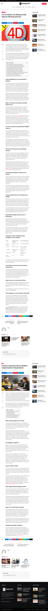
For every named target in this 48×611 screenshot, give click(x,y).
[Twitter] (3, 49)
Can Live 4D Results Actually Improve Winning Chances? (15, 66)
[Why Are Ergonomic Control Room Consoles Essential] (34, 40)
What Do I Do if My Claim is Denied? (12, 416)
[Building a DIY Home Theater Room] (34, 20)
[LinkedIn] (3, 52)
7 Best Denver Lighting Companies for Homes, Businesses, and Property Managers (42, 15)
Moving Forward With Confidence (12, 417)
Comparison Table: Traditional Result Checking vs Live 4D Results (17, 72)
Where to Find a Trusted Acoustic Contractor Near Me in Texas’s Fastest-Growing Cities (42, 30)
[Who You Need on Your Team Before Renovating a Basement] (34, 25)
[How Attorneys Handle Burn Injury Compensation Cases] (6, 561)
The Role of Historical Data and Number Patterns (14, 67)
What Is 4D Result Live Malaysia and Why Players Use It (15, 65)
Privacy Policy (37, 609)
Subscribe (44, 3)
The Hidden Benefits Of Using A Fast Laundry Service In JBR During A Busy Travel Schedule (42, 35)
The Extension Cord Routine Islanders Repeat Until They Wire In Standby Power (42, 602)
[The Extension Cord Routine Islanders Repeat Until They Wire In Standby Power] (35, 601)
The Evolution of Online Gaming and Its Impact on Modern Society (25, 343)
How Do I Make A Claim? (10, 413)
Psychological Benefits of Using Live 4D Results (14, 68)
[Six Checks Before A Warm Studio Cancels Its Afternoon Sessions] (35, 589)
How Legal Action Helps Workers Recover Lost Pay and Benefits (25, 566)
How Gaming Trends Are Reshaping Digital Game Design (15, 338)
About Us (29, 609)
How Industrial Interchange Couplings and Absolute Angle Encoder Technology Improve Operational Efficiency (42, 50)
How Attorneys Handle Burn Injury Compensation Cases (6, 566)
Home (7, 9)
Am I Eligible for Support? (11, 412)
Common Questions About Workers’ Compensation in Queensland (9, 322)
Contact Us (32, 609)
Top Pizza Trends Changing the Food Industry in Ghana (41, 45)
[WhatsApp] (3, 57)
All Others (3, 12)
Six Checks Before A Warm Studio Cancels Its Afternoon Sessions (42, 590)
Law (2, 363)
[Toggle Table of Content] (27, 63)
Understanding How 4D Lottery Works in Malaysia (14, 64)
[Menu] (2, 4)
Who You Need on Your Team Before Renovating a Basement (42, 25)
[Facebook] (3, 47)
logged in (8, 354)
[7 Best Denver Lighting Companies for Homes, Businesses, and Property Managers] (34, 15)
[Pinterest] (3, 54)
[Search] (46, 1)
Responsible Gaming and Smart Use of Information (15, 71)
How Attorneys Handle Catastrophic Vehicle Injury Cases (15, 566)
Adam (8, 327)
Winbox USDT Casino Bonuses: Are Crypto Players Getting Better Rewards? (23, 322)
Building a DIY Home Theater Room (11, 0)
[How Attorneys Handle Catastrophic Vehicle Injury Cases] (15, 561)
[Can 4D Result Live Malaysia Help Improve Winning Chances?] (16, 33)
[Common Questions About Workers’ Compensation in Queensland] (16, 383)
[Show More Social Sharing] (25, 23)
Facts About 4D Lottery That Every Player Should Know (15, 73)
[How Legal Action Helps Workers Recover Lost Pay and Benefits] (25, 561)
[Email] (3, 59)
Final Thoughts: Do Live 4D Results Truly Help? (14, 75)
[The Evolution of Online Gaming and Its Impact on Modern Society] (25, 339)
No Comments (14, 370)
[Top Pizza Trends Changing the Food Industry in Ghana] (34, 45)
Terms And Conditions (43, 609)
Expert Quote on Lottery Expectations (13, 74)
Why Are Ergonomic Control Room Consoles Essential (42, 40)
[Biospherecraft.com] (24, 4)
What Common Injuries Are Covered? (12, 411)
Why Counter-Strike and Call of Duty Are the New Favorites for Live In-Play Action (6, 344)
